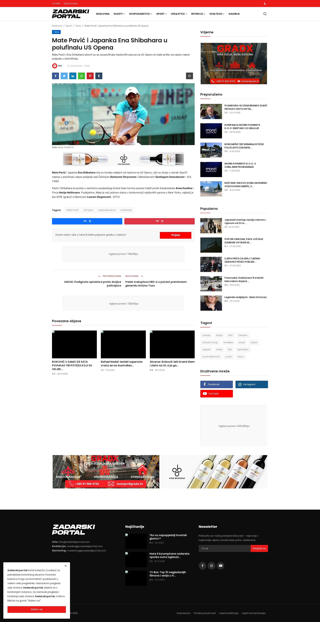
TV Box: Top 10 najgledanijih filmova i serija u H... (168, 574)
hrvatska (228, 342)
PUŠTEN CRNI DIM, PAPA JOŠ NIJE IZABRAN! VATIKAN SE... (243, 240)
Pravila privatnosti (205, 613)
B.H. (226, 300)
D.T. (226, 246)
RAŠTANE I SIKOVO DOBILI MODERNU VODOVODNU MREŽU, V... (245, 184)
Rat (230, 349)
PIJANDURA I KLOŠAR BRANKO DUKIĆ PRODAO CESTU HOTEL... (245, 107)
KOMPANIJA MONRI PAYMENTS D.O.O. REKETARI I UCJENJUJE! (242, 126)
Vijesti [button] (118, 14)
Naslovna (103, 14)
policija (206, 335)
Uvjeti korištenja (228, 613)
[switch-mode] (265, 3)
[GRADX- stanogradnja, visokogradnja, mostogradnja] (106, 471)
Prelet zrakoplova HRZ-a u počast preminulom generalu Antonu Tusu (156, 283)
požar (229, 356)
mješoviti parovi (107, 210)
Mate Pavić (72, 210)
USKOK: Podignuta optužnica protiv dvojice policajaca (92, 283)
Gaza (241, 356)
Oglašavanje (71, 3)
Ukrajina (242, 335)
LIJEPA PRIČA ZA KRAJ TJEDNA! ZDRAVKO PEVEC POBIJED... (242, 260)
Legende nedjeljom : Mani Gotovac (245, 297)
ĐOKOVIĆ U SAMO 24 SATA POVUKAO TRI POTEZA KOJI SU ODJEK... (72, 365)
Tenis (78, 25)
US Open (88, 210)
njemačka (243, 349)
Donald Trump (210, 342)
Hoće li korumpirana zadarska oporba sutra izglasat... (170, 555)
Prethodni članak (111, 276)
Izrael (242, 342)
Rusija (219, 335)
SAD (230, 335)
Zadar (254, 342)
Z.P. (54, 373)
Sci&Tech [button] (216, 14)
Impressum (184, 613)
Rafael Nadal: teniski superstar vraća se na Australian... (122, 363)
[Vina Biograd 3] (123, 159)
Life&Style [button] (178, 14)
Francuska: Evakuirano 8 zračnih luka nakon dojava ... (244, 279)
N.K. (152, 370)
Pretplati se (259, 548)
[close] (65, 566)
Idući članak (132, 276)
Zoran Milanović (211, 356)
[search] (265, 14)
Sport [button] (160, 14)
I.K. (102, 370)
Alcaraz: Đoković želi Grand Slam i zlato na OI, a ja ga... (172, 363)
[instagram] (211, 566)
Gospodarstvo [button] (139, 14)
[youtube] (220, 566)
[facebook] (202, 566)
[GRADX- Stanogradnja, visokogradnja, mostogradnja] (234, 64)
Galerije (234, 14)
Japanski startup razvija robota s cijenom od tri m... (245, 221)
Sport (69, 25)
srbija (219, 349)
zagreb (206, 349)
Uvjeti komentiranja (254, 613)
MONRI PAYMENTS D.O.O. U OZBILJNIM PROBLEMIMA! (240, 165)
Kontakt (56, 3)
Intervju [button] (197, 14)
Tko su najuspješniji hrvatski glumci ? (168, 537)
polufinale (126, 210)
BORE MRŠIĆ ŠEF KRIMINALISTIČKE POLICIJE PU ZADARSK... (244, 146)
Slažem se (36, 609)
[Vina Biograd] (214, 471)
